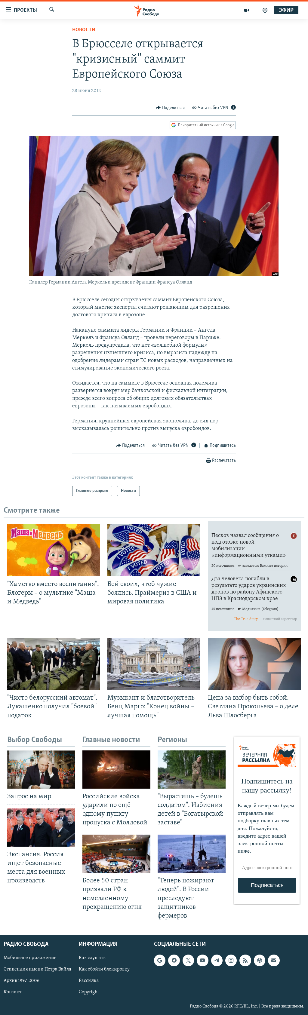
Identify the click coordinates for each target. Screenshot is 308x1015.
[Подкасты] (259, 960)
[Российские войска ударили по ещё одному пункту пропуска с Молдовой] (116, 769)
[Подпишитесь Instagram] (231, 960)
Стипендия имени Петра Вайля (37, 969)
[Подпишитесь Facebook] (174, 960)
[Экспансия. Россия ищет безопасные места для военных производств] (41, 827)
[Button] (170, 108)
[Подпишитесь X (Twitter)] (188, 960)
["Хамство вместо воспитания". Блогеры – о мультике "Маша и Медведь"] (53, 550)
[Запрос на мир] (41, 769)
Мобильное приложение (30, 957)
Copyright (89, 992)
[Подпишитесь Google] (159, 960)
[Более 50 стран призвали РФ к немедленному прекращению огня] (116, 854)
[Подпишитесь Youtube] (202, 960)
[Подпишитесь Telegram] (217, 960)
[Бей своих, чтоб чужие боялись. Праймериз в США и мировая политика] (153, 550)
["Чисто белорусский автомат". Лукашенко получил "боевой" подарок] (53, 664)
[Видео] (247, 10)
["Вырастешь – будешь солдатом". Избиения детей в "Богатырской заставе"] (192, 769)
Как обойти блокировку (104, 969)
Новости (83, 30)
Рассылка (89, 980)
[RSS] (245, 960)
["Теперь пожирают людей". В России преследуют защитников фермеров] (192, 854)
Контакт (12, 992)
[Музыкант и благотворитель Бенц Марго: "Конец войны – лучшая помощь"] (153, 664)
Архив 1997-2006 (21, 980)
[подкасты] (265, 10)
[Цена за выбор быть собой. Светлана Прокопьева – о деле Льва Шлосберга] (254, 664)
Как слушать (92, 957)
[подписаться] (273, 960)
